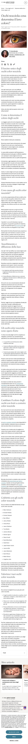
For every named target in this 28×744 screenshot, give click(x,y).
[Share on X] (8, 64)
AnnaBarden (14, 51)
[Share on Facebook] (2, 64)
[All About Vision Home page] (8, 2)
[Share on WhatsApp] (11, 64)
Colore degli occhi (5, 10)
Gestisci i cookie (14, 740)
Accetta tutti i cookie (14, 732)
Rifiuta (14, 736)
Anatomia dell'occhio (20, 8)
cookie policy (8, 727)
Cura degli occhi (9, 8)
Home (2, 8)
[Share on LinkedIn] (5, 64)
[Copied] (14, 64)
